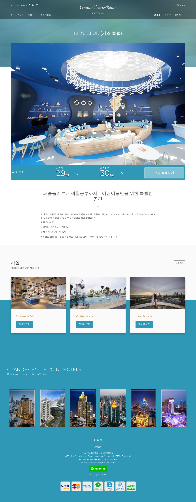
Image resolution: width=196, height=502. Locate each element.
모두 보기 (180, 263)
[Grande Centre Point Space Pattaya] (174, 408)
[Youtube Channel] (34, 5)
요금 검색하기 (164, 172)
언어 (181, 6)
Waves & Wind (27, 316)
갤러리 (157, 15)
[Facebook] (30, 5)
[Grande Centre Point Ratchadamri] (83, 408)
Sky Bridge (144, 316)
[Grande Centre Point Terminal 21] (113, 408)
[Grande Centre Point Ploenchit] (53, 408)
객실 (19, 15)
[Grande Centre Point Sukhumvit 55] (143, 408)
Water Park (84, 316)
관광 (166, 15)
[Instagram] (38, 5)
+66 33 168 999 (19, 5)
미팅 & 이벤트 (45, 15)
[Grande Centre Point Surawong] (22, 408)
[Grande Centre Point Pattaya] (98, 9)
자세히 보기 (24, 324)
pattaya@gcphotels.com (102, 463)
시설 (30, 15)
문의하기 (179, 15)
